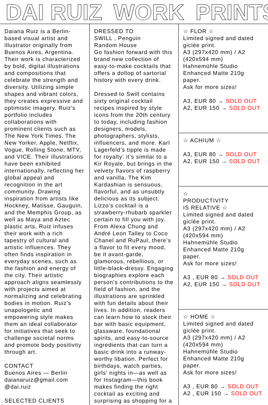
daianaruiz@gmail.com (36, 380)
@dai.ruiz (18, 387)
